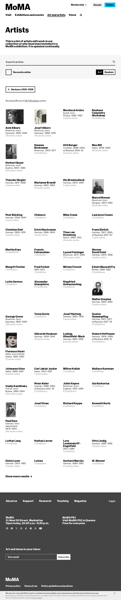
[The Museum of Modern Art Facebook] (11, 528)
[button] (9, 89)
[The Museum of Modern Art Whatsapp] (35, 528)
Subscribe (63, 557)
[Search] (81, 15)
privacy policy (36, 598)
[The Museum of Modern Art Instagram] (7, 528)
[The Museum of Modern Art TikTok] (26, 528)
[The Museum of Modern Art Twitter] (16, 528)
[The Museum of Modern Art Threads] (21, 528)
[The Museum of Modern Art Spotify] (30, 528)
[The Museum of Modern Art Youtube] (40, 528)
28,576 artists (32, 100)
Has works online (22, 72)
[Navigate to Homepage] (18, 7)
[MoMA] (12, 579)
